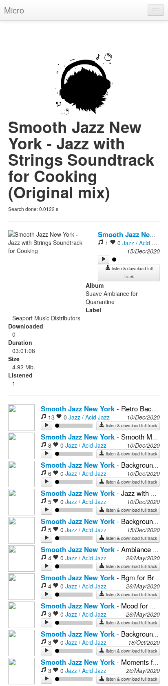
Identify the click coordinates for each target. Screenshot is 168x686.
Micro (14, 10)
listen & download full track (132, 272)
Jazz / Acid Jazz (143, 243)
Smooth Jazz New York (78, 408)
